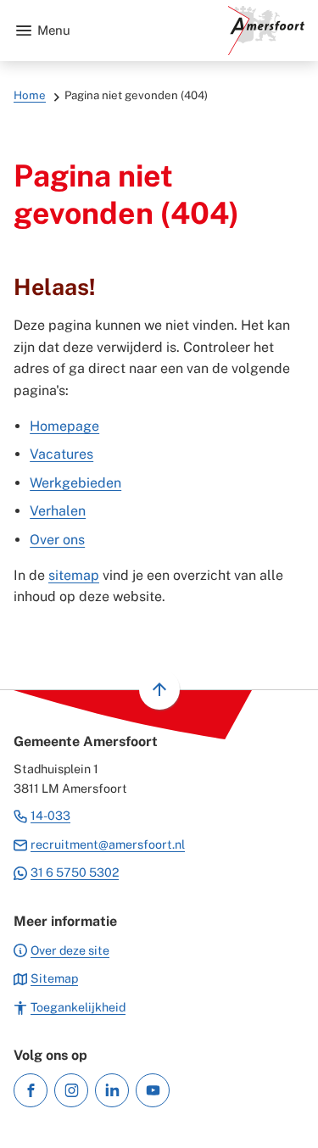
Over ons (57, 540)
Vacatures (61, 454)
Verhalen (58, 511)
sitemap (73, 575)
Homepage (64, 426)
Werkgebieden (75, 483)
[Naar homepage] (194, 30)
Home (30, 95)
